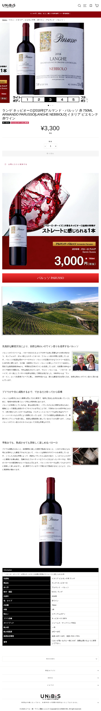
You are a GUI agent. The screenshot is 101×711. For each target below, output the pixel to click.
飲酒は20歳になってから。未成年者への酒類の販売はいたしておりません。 (50, 702)
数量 (50, 141)
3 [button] (53, 105)
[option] (50, 14)
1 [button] (48, 105)
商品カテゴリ (50, 670)
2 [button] (51, 105)
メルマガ (50, 685)
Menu (50, 678)
